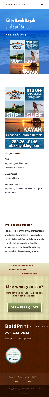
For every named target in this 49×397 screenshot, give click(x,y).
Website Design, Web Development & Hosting (34, 389)
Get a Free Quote (24, 307)
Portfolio (35, 377)
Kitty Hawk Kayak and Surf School (16, 189)
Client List (18, 381)
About (20, 377)
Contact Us (12, 377)
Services (27, 377)
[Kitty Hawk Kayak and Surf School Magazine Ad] (24, 148)
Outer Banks (32, 189)
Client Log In (27, 381)
